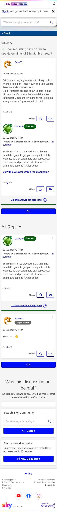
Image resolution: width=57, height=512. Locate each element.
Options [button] (5, 43)
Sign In (54, 4)
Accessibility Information (44, 482)
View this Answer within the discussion (26, 172)
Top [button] (30, 473)
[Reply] (50, 118)
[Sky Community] (17, 4)
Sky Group (6, 488)
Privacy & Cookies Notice (13, 482)
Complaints (7, 485)
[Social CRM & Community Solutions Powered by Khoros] (48, 505)
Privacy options (8, 479)
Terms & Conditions (46, 479)
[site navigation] (3, 4)
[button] (52, 61)
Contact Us (50, 485)
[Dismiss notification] (53, 11)
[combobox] (25, 22)
